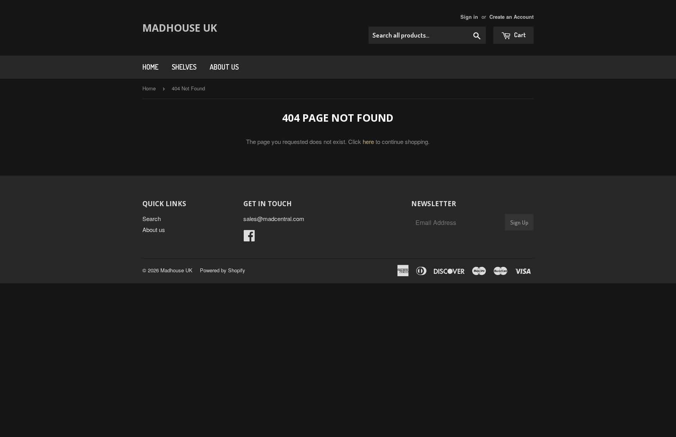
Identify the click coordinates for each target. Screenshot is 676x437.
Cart (519, 35)
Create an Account (511, 16)
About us (224, 67)
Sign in (469, 16)
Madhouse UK (179, 28)
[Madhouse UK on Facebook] (249, 238)
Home (150, 67)
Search (151, 218)
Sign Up (519, 222)
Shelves (184, 67)
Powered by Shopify (222, 270)
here (368, 141)
